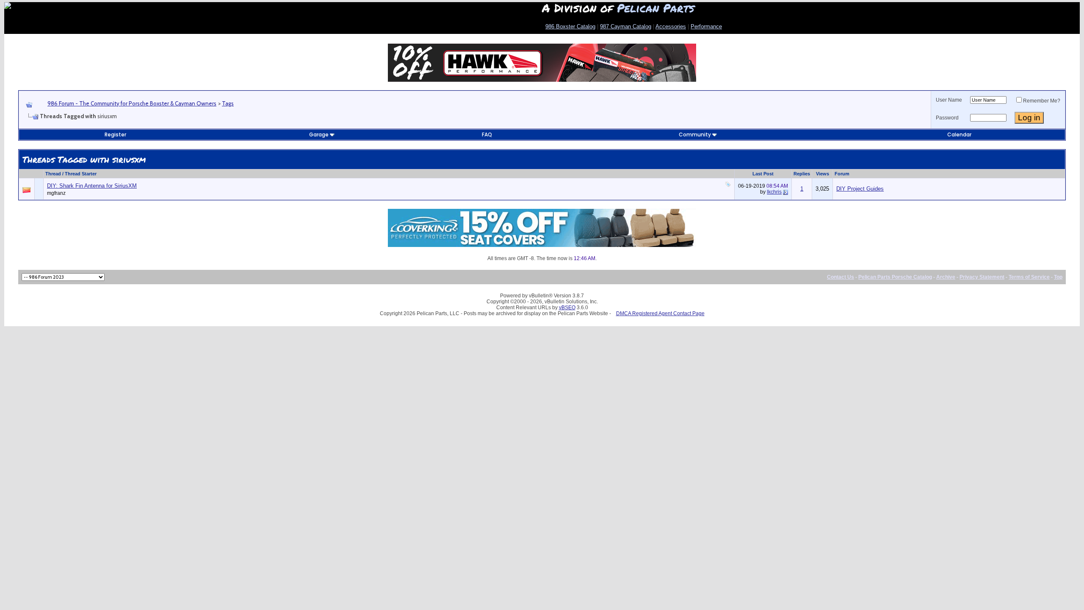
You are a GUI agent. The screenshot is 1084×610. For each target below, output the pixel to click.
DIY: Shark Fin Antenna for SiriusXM (92, 186)
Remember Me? (1041, 101)
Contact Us (840, 277)
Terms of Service (1029, 277)
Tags (228, 103)
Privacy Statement (982, 277)
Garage (319, 134)
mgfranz (56, 193)
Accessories (670, 26)
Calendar (959, 134)
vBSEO (567, 308)
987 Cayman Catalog (625, 26)
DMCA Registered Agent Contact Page (660, 313)
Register (115, 134)
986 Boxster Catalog (570, 26)
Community (695, 134)
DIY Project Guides (860, 189)
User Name (949, 100)
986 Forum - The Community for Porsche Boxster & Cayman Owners (131, 103)
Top (1058, 277)
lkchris (774, 192)
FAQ (487, 134)
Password (947, 118)
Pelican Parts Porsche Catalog (895, 277)
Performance (706, 26)
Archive (945, 277)
